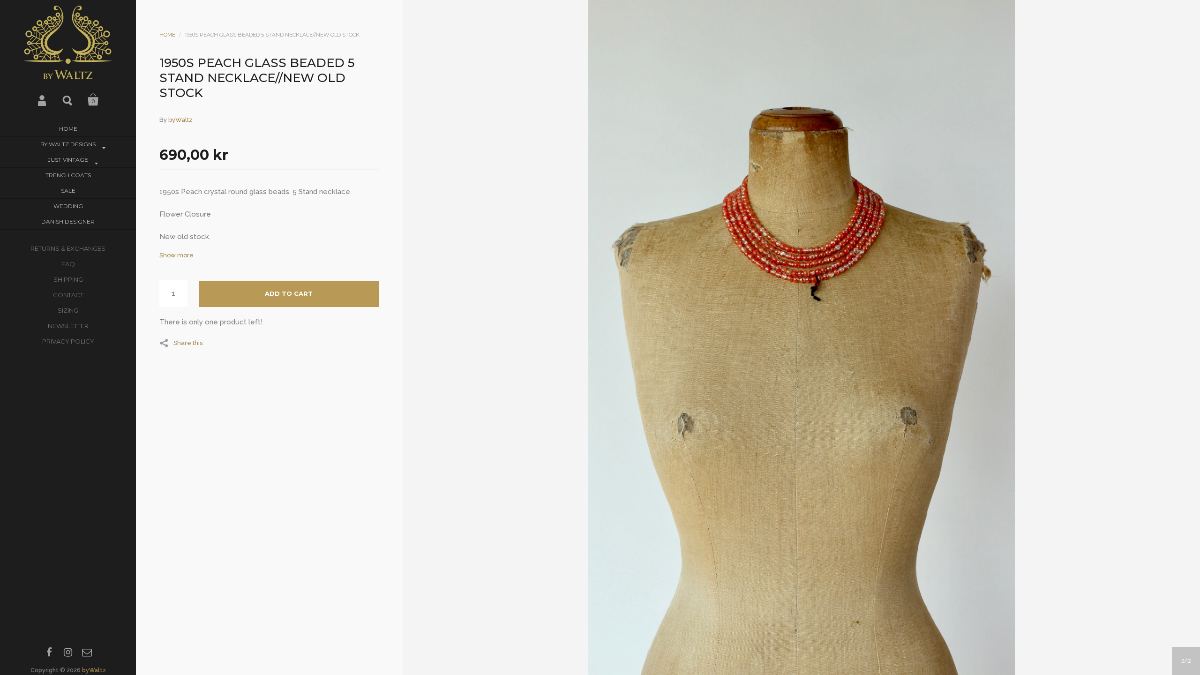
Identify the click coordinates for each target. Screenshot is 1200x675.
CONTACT (68, 295)
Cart (93, 99)
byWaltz (94, 670)
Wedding (68, 206)
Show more (176, 255)
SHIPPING (68, 279)
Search (68, 99)
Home (68, 128)
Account (42, 99)
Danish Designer (68, 221)
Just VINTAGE (68, 159)
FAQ (68, 264)
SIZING (68, 310)
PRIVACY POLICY (68, 341)
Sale (68, 190)
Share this (187, 342)
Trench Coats (68, 175)
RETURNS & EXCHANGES (67, 248)
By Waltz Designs (68, 144)
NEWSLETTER (68, 326)
